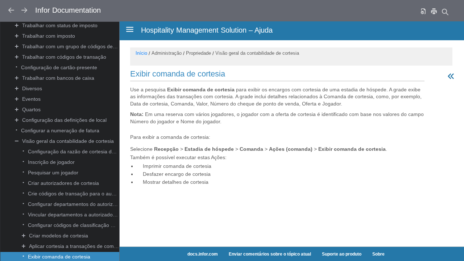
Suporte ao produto (341, 254)
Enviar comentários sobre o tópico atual (270, 254)
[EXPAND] (17, 25)
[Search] (444, 12)
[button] (70, 26)
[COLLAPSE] (17, 141)
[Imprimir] (434, 11)
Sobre (378, 254)
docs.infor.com (202, 254)
